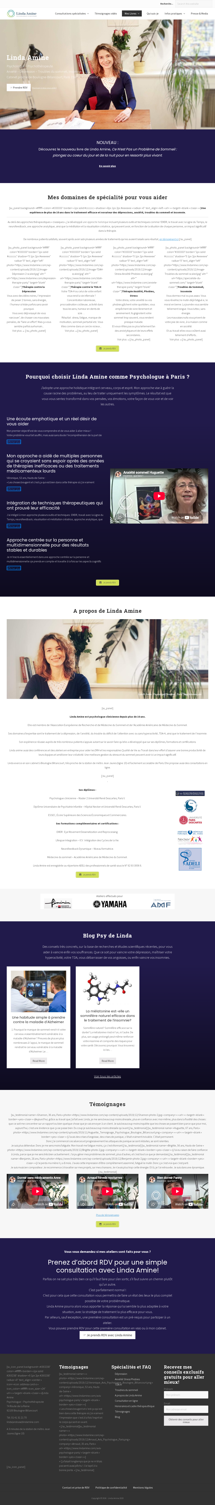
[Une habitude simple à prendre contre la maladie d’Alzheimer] (38, 991)
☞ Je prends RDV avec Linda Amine (107, 1335)
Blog (117, 1417)
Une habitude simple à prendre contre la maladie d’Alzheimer (38, 1019)
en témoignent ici (169, 239)
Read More (39, 1061)
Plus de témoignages (107, 1215)
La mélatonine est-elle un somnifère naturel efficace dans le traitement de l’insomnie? (107, 1016)
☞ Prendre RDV (18, 87)
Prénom (168, 1389)
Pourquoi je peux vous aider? (44, 87)
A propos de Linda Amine (128, 1395)
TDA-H (118, 1384)
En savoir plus (107, 166)
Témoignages (122, 1411)
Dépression (121, 1373)
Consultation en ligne (126, 1400)
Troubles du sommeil (126, 1390)
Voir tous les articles (107, 1076)
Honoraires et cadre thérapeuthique (135, 1406)
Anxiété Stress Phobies (127, 1379)
